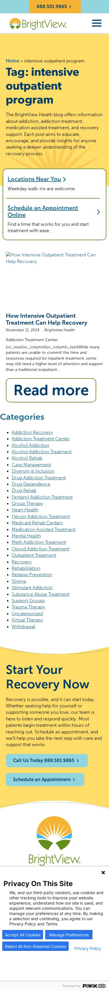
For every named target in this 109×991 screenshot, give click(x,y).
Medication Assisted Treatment (44, 529)
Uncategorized (27, 613)
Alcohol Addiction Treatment (42, 451)
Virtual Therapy (27, 619)
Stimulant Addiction (32, 587)
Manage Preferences (69, 934)
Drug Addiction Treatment (39, 477)
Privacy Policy (87, 948)
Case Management (31, 464)
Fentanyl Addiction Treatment (42, 497)
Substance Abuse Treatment (40, 594)
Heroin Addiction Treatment (41, 516)
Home (12, 60)
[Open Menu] (96, 23)
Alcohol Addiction (30, 445)
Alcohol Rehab (27, 458)
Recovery (22, 561)
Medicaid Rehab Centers (37, 522)
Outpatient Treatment (34, 555)
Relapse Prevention (32, 574)
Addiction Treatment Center (32, 340)
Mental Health (26, 535)
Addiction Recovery (32, 432)
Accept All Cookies (22, 934)
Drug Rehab (24, 490)
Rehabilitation (26, 568)
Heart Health (25, 509)
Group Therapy (27, 503)
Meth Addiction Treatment (39, 542)
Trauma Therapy (28, 606)
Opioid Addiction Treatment (40, 548)
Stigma (19, 581)
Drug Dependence (31, 484)
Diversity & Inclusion (33, 471)
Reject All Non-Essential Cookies (35, 946)
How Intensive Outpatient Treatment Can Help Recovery (46, 319)
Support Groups (28, 600)
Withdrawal (23, 626)
